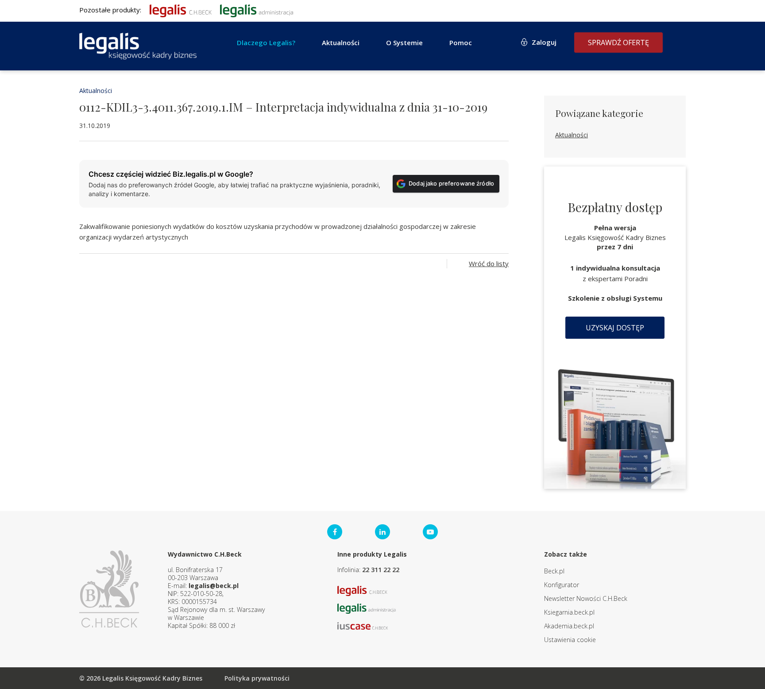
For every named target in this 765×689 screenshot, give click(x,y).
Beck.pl (554, 571)
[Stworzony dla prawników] (181, 9)
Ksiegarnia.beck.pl (569, 612)
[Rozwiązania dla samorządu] (256, 9)
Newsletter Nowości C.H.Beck (585, 598)
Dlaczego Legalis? (266, 42)
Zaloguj (544, 42)
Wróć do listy (489, 263)
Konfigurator (561, 585)
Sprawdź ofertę (618, 42)
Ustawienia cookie (570, 639)
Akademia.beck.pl (569, 626)
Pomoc (460, 42)
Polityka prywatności (257, 678)
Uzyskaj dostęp (615, 328)
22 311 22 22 (380, 569)
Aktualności (95, 90)
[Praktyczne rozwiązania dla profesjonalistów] (138, 46)
